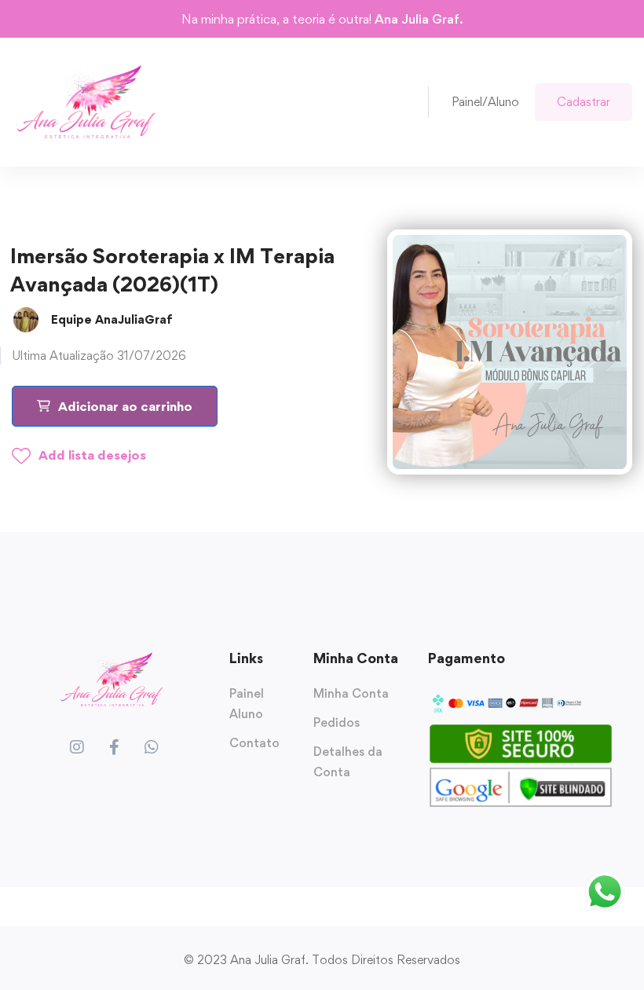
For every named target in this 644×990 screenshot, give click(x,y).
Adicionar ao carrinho (125, 406)
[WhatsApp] (151, 747)
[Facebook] (114, 747)
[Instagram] (77, 747)
